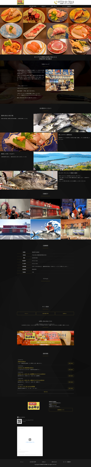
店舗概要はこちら (60, 409)
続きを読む (71, 363)
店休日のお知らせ (22, 361)
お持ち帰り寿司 (32, 6)
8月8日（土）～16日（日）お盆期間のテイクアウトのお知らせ (31, 374)
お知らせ (44, 6)
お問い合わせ (54, 6)
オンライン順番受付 (66, 6)
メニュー (22, 6)
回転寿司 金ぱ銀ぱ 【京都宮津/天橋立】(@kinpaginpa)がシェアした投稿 (30, 454)
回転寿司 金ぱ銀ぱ (44, 464)
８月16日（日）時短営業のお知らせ (25, 367)
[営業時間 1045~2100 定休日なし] (45, 345)
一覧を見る (45, 391)
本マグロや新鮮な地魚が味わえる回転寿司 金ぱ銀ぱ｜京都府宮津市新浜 (20, 2)
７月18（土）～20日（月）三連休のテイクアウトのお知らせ (31, 380)
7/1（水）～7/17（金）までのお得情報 (26, 386)
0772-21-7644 (54, 404)
